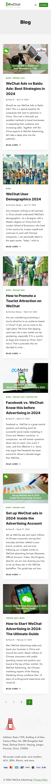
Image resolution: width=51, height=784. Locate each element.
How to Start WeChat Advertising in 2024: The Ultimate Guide (24, 629)
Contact (43, 5)
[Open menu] (35, 5)
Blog (8, 78)
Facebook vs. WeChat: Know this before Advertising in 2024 (25, 408)
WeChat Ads (19, 78)
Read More (13, 145)
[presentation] (25, 59)
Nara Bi (11, 99)
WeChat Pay (32, 397)
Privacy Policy (41, 779)
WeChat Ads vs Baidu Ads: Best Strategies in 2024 (25, 88)
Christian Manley (14, 205)
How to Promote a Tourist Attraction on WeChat (23, 301)
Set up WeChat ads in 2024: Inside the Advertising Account (24, 518)
